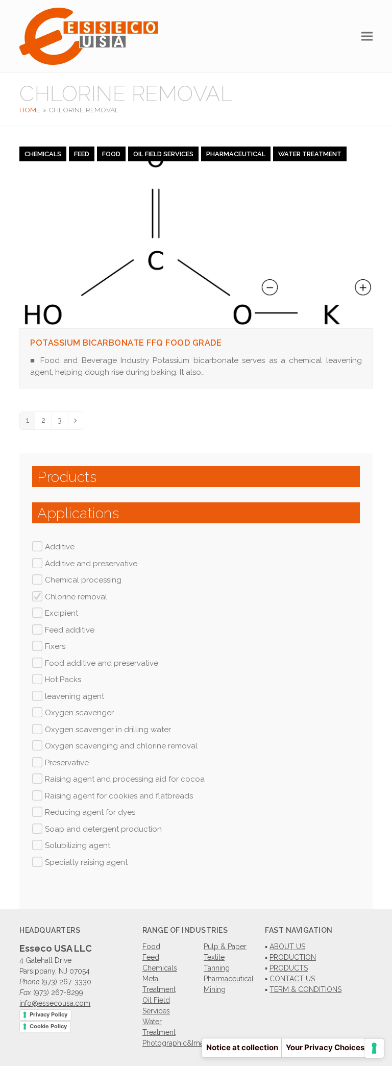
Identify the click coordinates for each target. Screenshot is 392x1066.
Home (29, 110)
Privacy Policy (48, 1014)
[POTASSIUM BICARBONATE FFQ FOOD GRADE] (195, 236)
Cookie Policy (48, 1026)
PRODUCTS (289, 968)
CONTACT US (292, 979)
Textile (214, 957)
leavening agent (74, 696)
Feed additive (69, 630)
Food (111, 154)
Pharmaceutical (235, 154)
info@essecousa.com (54, 1003)
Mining (215, 989)
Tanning (217, 968)
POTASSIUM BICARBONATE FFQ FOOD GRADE (126, 343)
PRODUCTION (293, 957)
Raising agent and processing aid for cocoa (125, 779)
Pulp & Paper (225, 946)
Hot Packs (63, 679)
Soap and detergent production (103, 829)
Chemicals (42, 154)
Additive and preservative (91, 563)
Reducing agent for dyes (90, 812)
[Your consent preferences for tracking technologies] (374, 1048)
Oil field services (163, 154)
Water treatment (309, 154)
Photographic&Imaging (180, 1043)
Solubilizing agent (77, 845)
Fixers (55, 646)
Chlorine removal (76, 596)
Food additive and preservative (101, 663)
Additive (60, 546)
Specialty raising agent (86, 862)
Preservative (67, 762)
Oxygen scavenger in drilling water (108, 729)
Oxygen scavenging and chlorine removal (121, 745)
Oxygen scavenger (79, 712)
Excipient (61, 613)
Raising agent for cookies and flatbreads (119, 796)
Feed (81, 154)
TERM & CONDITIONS (305, 989)
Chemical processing (83, 580)
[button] (367, 36)
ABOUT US (287, 946)
